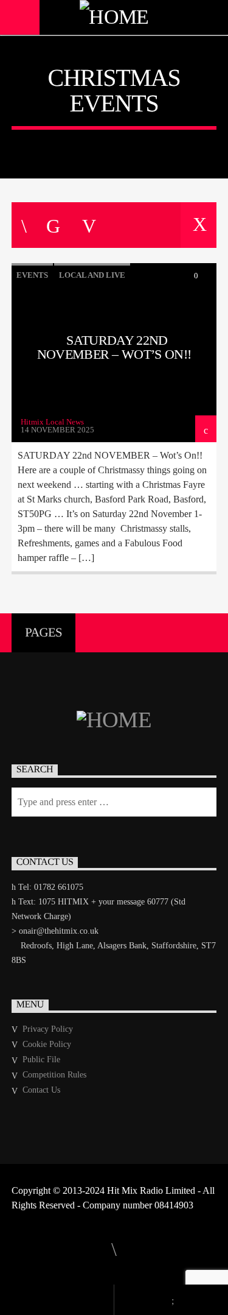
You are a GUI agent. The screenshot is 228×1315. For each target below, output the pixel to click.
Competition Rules (54, 1074)
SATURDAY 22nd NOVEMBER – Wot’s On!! (114, 347)
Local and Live (92, 275)
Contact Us (41, 1090)
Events (32, 275)
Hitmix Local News (52, 421)
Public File (41, 1059)
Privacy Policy (47, 1029)
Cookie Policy (46, 1044)
